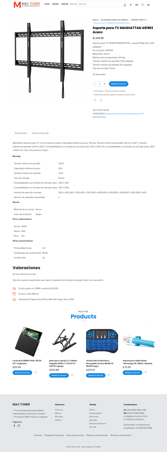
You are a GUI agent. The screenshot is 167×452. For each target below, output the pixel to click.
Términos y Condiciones (120, 435)
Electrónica (94, 417)
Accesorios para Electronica (114, 20)
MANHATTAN (99, 117)
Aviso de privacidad (75, 435)
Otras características (23, 241)
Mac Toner (72, 447)
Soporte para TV (138, 20)
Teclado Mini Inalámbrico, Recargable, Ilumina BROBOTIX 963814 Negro (100, 363)
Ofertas (64, 4)
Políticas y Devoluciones (97, 435)
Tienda (55, 4)
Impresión (93, 420)
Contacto (38, 435)
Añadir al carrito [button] (22, 373)
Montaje (17, 156)
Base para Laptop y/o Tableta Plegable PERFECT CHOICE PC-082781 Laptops (63, 363)
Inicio (47, 4)
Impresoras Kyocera (97, 423)
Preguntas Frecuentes (54, 435)
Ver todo (92, 427)
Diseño (16, 202)
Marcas (58, 413)
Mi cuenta (59, 417)
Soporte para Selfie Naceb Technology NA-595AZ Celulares (137, 362)
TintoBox (97, 447)
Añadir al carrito (118, 84)
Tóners (92, 410)
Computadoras (95, 413)
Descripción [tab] (21, 133)
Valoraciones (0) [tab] (40, 133)
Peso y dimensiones (22, 219)
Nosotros (59, 410)
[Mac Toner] (27, 4)
